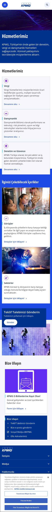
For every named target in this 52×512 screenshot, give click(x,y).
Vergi (6, 85)
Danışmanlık (10, 118)
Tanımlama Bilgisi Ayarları (26, 494)
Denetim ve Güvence (14, 151)
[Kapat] (48, 477)
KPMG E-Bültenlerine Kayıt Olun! (23, 396)
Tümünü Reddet (26, 501)
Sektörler (9, 283)
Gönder (10, 322)
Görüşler (9, 223)
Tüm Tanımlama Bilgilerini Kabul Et (26, 507)
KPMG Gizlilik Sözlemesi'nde (24, 489)
